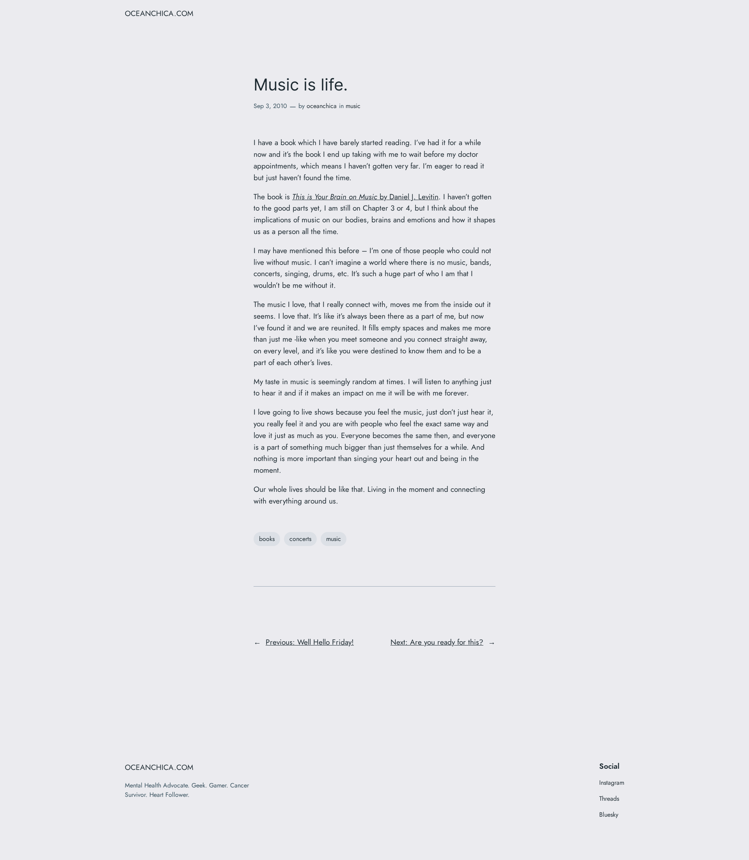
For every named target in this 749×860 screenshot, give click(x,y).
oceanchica (322, 105)
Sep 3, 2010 (270, 105)
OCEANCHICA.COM (159, 13)
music (353, 105)
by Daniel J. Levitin (365, 196)
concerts (300, 538)
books (267, 538)
